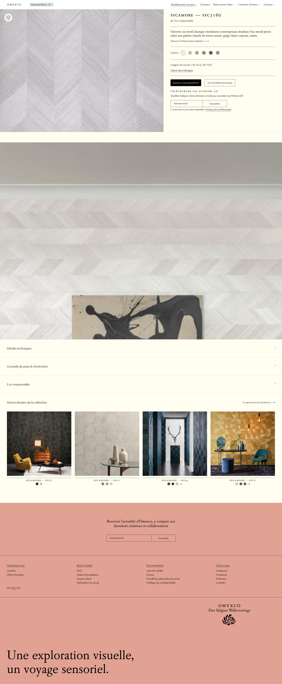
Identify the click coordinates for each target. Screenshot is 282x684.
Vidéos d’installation (88, 574)
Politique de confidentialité (218, 109)
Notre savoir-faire (223, 4)
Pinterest (221, 578)
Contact (268, 4)
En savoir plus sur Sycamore (256, 402)
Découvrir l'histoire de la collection (187, 41)
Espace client (84, 578)
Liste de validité (154, 570)
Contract (205, 4)
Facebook (221, 574)
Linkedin (220, 582)
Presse (150, 574)
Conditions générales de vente (163, 578)
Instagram (221, 570)
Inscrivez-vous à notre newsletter (189, 109)
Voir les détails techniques (219, 82)
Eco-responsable (183, 20)
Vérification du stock (88, 582)
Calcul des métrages (182, 70)
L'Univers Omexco (248, 4)
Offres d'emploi (15, 574)
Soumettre (215, 103)
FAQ (79, 570)
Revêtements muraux (183, 4)
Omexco (14, 4)
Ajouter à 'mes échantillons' (186, 82)
